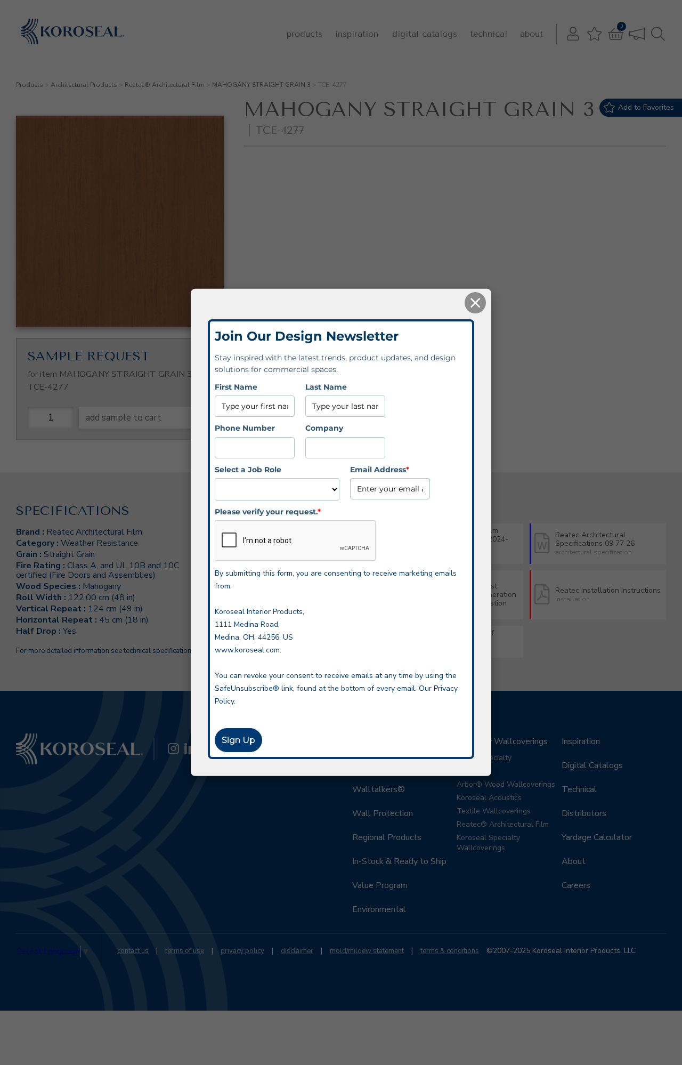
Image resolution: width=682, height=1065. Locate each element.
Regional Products (386, 837)
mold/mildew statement (367, 951)
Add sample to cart (123, 418)
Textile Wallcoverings (494, 811)
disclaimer (297, 951)
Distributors (584, 813)
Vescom (470, 771)
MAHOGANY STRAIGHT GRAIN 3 (261, 84)
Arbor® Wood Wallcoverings (506, 784)
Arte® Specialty (484, 758)
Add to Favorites (646, 107)
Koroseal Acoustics (489, 798)
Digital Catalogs (424, 34)
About (531, 34)
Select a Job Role (248, 469)
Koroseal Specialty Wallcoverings (488, 843)
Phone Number (245, 428)
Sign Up (238, 740)
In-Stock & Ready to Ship (399, 861)
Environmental (379, 909)
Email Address (379, 469)
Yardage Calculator (597, 837)
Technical (488, 34)
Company (324, 428)
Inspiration (356, 34)
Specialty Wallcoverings (502, 741)
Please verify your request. (268, 512)
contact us (133, 951)
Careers (576, 885)
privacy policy (242, 951)
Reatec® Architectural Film (165, 84)
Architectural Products (84, 84)
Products (304, 34)
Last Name (326, 387)
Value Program (380, 885)
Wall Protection (382, 813)
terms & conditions (449, 951)
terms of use (184, 951)
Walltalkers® (378, 789)
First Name (236, 387)
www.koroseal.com (247, 650)
